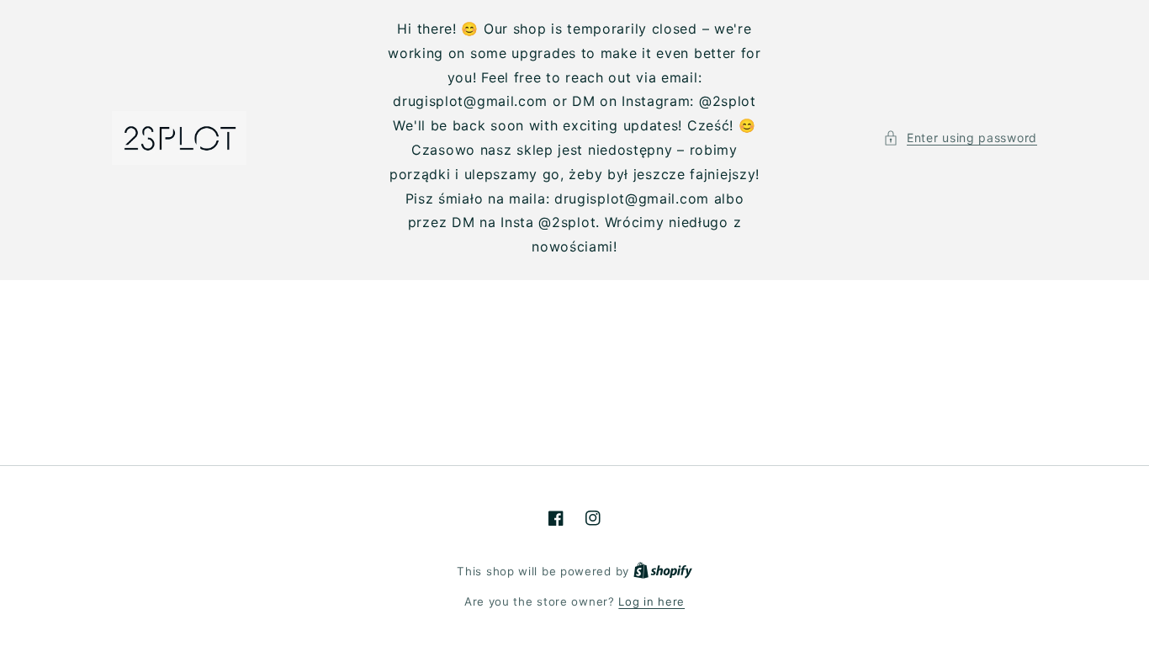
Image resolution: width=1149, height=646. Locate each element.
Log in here (651, 601)
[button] (960, 137)
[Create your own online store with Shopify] (662, 571)
